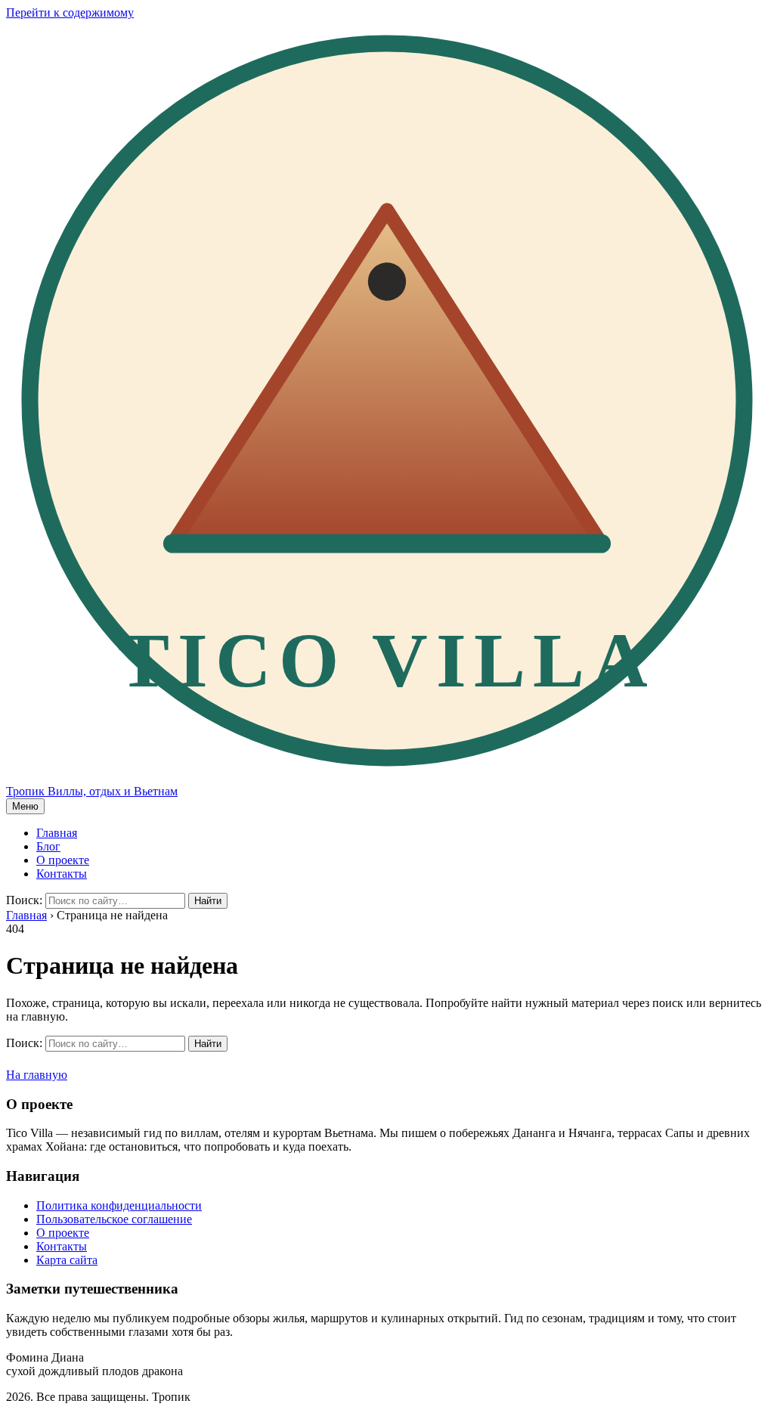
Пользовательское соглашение (114, 1219)
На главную (36, 1074)
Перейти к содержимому (70, 12)
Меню (25, 806)
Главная (56, 832)
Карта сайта (67, 1259)
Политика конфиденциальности (119, 1205)
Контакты (61, 873)
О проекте (62, 860)
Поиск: (24, 900)
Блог (48, 846)
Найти (207, 900)
